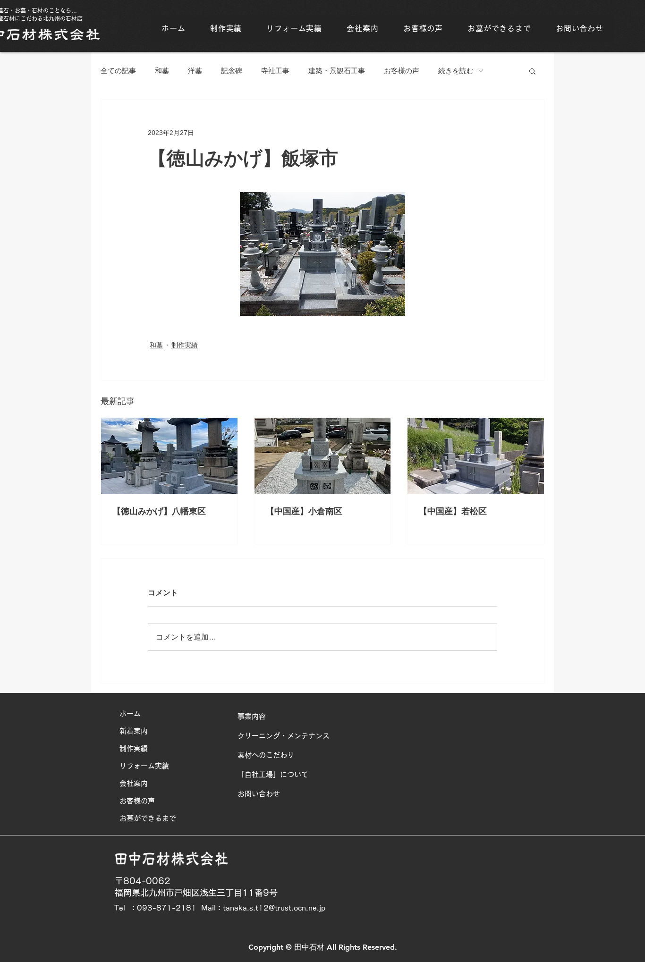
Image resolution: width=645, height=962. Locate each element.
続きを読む (456, 71)
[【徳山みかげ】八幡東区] (169, 456)
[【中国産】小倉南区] (323, 456)
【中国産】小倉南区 (304, 511)
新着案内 (133, 730)
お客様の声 (401, 71)
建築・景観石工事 (336, 71)
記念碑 (231, 71)
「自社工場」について (273, 774)
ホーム (130, 713)
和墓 (162, 71)
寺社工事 (275, 71)
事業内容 (252, 716)
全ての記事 (118, 71)
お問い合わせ (259, 793)
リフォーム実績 (144, 765)
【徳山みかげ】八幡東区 (159, 511)
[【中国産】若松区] (475, 456)
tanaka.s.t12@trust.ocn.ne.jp (274, 907)
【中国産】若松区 (453, 511)
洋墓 (195, 71)
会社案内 (133, 783)
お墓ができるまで (147, 818)
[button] (532, 71)
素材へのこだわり (266, 755)
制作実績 (184, 345)
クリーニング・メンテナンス (284, 735)
